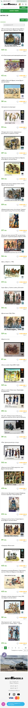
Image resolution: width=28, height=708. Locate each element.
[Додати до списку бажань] (18, 50)
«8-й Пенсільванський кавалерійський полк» (13, 55)
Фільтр (22, 19)
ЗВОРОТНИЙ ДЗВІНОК (21, 1)
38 (25, 648)
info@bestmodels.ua (14, 690)
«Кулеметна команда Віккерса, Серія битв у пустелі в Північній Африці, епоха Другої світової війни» (13, 572)
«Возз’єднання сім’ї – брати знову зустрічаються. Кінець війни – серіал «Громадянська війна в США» (11, 624)
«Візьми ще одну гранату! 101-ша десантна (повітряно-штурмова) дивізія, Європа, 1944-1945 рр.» (13, 237)
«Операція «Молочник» (7, 545)
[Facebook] (9, 694)
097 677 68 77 (6, 1)
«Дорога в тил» (5, 339)
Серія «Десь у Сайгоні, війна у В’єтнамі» (12, 287)
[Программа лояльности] (14, 671)
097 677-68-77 (14, 686)
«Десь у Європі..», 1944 (7, 261)
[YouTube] (18, 694)
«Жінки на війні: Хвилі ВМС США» (10, 365)
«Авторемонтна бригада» (8, 107)
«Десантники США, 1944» (8, 313)
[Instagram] (14, 694)
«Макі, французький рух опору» (10, 442)
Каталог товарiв (14, 10)
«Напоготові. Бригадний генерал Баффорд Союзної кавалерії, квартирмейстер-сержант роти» (13, 495)
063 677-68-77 (14, 688)
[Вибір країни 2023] (20, 5)
